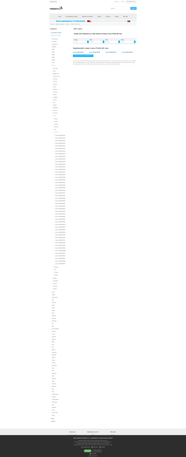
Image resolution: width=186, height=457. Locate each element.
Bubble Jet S (56, 73)
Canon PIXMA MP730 (60, 237)
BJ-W (54, 71)
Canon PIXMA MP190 (60, 153)
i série (54, 86)
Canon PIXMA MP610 (60, 224)
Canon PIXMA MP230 (60, 161)
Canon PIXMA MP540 (60, 214)
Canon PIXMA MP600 (60, 221)
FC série (55, 81)
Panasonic (54, 352)
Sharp (53, 381)
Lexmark (54, 336)
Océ (53, 344)
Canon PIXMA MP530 (60, 211)
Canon (67, 24)
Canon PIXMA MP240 (60, 164)
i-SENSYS (55, 97)
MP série (56, 132)
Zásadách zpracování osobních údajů (105, 444)
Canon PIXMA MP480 (60, 195)
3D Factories (55, 39)
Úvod (59, 16)
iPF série (55, 92)
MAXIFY (55, 105)
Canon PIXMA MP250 (60, 166)
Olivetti (53, 349)
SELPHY (55, 278)
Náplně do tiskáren (87, 16)
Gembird (54, 315)
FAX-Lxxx (55, 79)
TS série (56, 274)
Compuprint (54, 297)
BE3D (53, 57)
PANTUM (54, 355)
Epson (53, 307)
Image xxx (55, 89)
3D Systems (54, 44)
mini (55, 129)
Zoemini (55, 288)
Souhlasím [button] (87, 450)
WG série (55, 286)
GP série (55, 84)
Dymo (53, 305)
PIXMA (72, 24)
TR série (56, 272)
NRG (53, 341)
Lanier (53, 334)
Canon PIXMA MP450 (60, 187)
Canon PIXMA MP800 (60, 248)
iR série (55, 94)
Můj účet (125, 16)
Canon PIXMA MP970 (60, 258)
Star (53, 389)
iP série (56, 121)
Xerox (53, 410)
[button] (93, 453)
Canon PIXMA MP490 (60, 198)
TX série (55, 283)
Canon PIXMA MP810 (60, 253)
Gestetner (54, 320)
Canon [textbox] (76, 41)
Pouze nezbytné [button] (97, 450)
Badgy (53, 54)
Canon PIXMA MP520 (60, 208)
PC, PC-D (55, 113)
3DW (53, 49)
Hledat (117, 16)
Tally (53, 391)
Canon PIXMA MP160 (60, 145)
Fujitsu (53, 310)
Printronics (54, 365)
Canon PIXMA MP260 (60, 169)
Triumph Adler (55, 399)
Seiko (53, 375)
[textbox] (127, 42)
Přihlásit (122, 1)
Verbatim (54, 407)
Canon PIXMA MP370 (60, 182)
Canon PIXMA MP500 (60, 203)
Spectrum (54, 386)
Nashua (54, 339)
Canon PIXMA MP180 (60, 151)
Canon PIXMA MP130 (60, 138)
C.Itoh (53, 62)
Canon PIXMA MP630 (60, 229)
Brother (53, 59)
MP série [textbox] (108, 41)
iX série (56, 124)
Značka (76, 39)
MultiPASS (55, 107)
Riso (53, 370)
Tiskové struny (55, 394)
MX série (56, 267)
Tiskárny (107, 16)
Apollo (53, 52)
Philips (53, 360)
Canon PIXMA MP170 (60, 148)
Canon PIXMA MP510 (60, 206)
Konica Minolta (55, 328)
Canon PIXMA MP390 (60, 185)
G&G (53, 313)
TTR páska (54, 402)
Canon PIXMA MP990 (60, 263)
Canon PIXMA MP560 (60, 219)
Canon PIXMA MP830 (60, 255)
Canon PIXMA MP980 (60, 261)
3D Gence (54, 41)
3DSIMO (54, 46)
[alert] (93, 446)
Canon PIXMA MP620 (60, 227)
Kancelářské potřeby (72, 16)
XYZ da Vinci (55, 412)
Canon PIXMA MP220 (60, 159)
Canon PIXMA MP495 (60, 200)
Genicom (54, 318)
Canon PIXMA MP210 (60, 156)
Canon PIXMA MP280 (60, 174)
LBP (54, 102)
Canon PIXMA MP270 (60, 172)
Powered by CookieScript (93, 455)
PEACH (53, 357)
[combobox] (81, 42)
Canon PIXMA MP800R (60, 250)
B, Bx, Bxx (55, 68)
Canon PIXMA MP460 (60, 190)
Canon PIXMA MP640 (60, 232)
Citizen (53, 294)
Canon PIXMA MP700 (60, 234)
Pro (55, 269)
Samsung (54, 373)
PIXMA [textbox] (92, 41)
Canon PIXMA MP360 (60, 179)
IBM (53, 326)
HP (52, 323)
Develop (54, 302)
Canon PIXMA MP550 (60, 216)
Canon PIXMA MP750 (60, 240)
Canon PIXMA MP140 (60, 140)
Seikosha (54, 378)
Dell (53, 300)
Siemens (54, 383)
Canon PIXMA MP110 (60, 135)
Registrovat (116, 1)
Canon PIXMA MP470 (60, 193)
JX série (55, 99)
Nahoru (52, 24)
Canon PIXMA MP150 (60, 143)
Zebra (53, 415)
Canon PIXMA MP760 (60, 242)
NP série (55, 110)
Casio (53, 292)
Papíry (99, 16)
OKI (53, 347)
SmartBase (55, 280)
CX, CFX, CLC (56, 76)
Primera (54, 362)
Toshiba (54, 396)
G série (55, 119)
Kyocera (54, 331)
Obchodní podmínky (72, 435)
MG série (56, 126)
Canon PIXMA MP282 (60, 177)
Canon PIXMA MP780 (60, 245)
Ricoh (53, 368)
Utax (53, 404)
